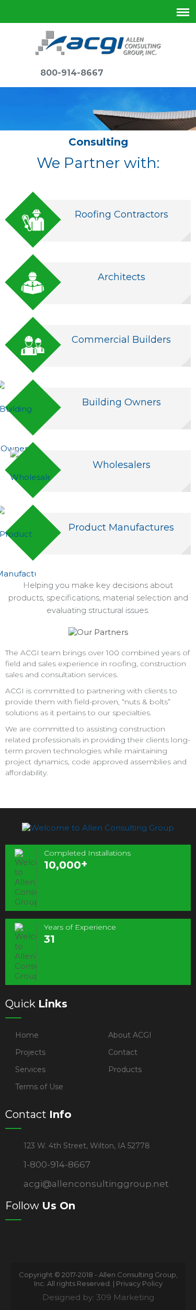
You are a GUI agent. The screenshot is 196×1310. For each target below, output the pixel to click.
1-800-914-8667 (57, 1164)
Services (30, 1069)
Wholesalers (122, 465)
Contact (122, 1052)
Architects (121, 277)
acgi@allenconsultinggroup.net (96, 1184)
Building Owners (121, 402)
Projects (30, 1052)
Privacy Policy (139, 1283)
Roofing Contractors (121, 214)
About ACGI (130, 1035)
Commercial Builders (121, 339)
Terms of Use (39, 1086)
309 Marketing (125, 1297)
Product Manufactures (121, 527)
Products (125, 1069)
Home (27, 1035)
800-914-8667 (71, 73)
